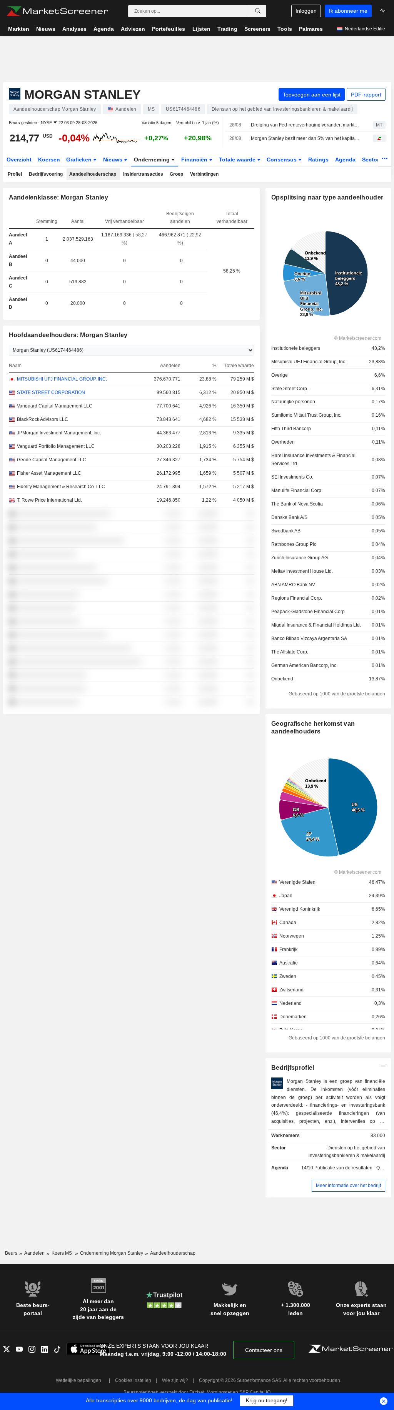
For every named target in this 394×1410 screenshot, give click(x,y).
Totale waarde (238, 159)
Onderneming (152, 159)
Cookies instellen (133, 1380)
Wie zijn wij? (175, 1380)
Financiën (195, 159)
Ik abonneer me (348, 11)
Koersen (49, 159)
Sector (371, 159)
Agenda (345, 159)
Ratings (318, 159)
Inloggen (306, 11)
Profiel (15, 174)
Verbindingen (204, 174)
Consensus (282, 159)
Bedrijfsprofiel (292, 1067)
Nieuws (113, 159)
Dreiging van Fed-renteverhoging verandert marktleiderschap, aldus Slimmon (305, 125)
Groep (176, 174)
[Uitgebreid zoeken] (257, 11)
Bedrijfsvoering (46, 174)
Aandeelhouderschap (92, 174)
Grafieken (79, 159)
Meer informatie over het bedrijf (348, 1185)
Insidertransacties (143, 174)
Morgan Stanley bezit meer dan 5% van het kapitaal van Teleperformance (305, 138)
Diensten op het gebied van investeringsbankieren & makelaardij (347, 1152)
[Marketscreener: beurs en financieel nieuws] (57, 11)
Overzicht (19, 159)
